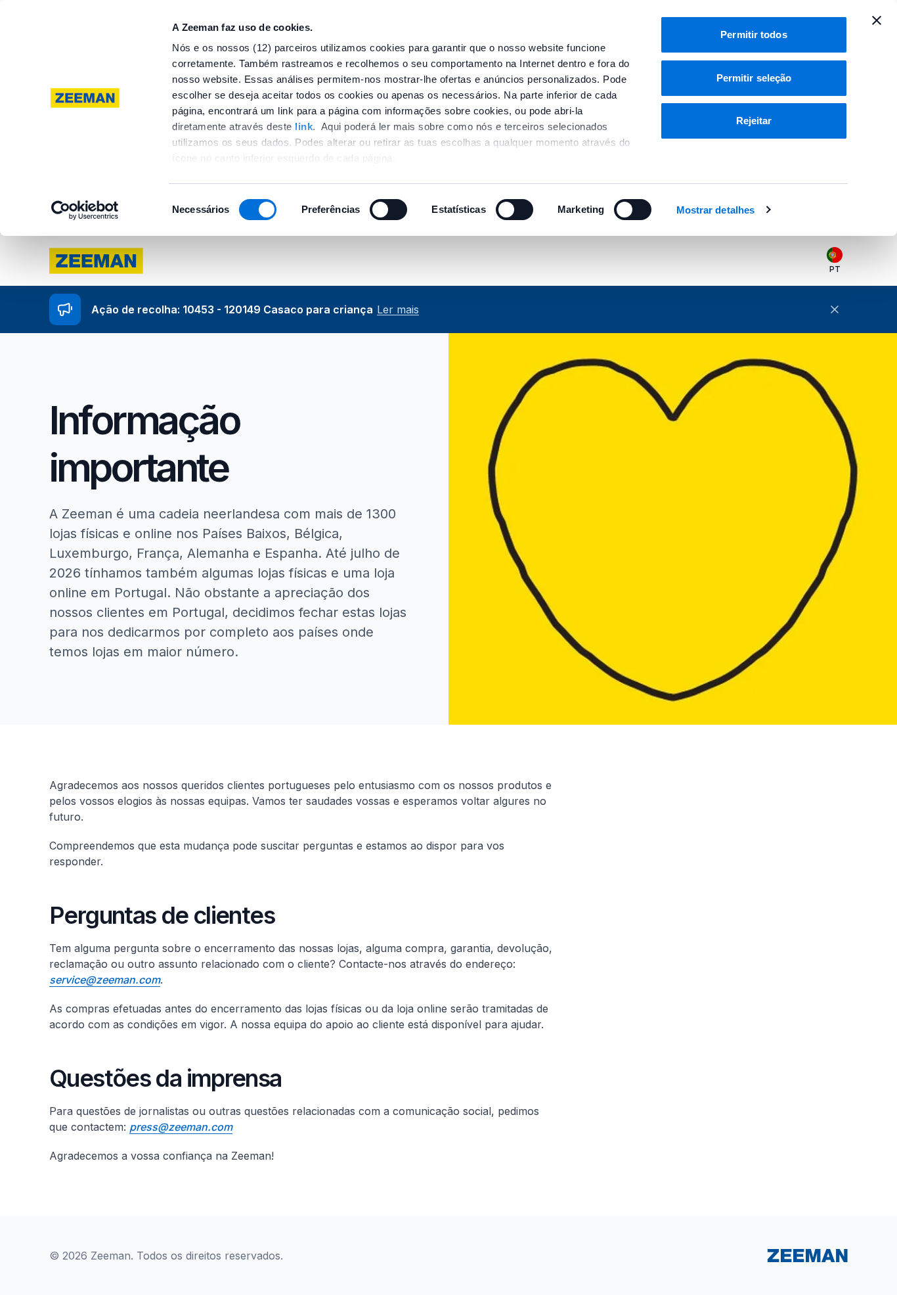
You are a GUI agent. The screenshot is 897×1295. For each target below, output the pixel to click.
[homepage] (96, 261)
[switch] (388, 209)
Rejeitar (754, 120)
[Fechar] (834, 309)
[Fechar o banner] (876, 20)
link (304, 126)
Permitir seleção (754, 77)
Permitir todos (753, 34)
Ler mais (398, 309)
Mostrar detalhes (715, 210)
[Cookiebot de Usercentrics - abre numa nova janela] (85, 210)
